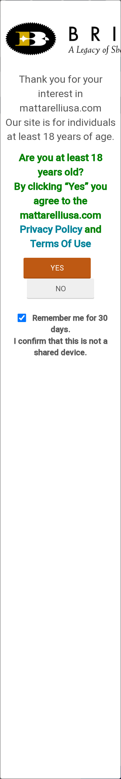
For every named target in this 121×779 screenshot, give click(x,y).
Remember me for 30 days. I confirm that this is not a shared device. (61, 335)
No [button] (60, 289)
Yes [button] (57, 268)
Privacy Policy (51, 229)
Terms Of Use (60, 243)
